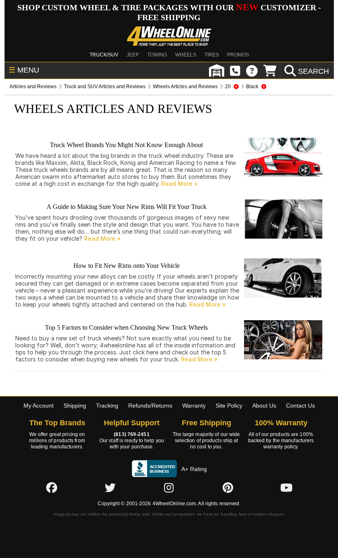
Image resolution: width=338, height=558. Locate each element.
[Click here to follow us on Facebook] (51, 487)
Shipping (74, 405)
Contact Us (300, 405)
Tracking (107, 405)
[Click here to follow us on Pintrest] (228, 487)
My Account (38, 405)
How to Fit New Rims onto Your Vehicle (126, 265)
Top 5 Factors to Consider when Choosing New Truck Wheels (126, 327)
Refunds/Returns (150, 405)
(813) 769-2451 (131, 434)
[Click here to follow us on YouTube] (286, 487)
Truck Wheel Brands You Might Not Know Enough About (126, 144)
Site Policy (229, 405)
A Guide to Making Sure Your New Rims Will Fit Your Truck (127, 206)
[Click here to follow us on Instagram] (169, 487)
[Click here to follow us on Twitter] (110, 487)
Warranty (194, 405)
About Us (264, 405)
